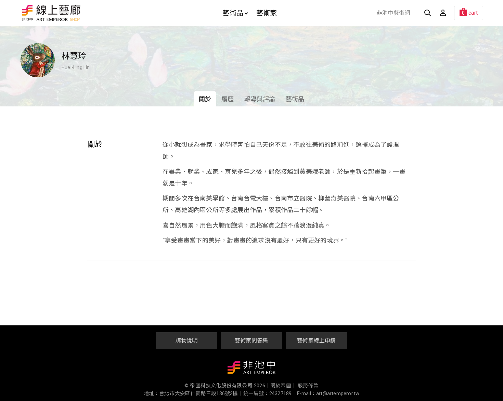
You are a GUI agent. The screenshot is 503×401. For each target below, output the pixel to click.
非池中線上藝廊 (75, 13)
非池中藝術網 (393, 13)
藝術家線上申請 (316, 340)
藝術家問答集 (251, 340)
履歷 (227, 99)
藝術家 (266, 13)
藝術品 (232, 13)
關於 (205, 99)
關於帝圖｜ (283, 386)
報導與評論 (259, 99)
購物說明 (187, 340)
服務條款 (308, 386)
